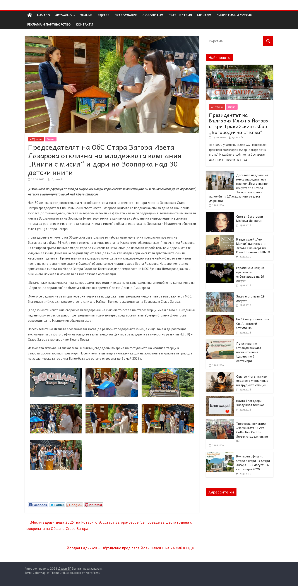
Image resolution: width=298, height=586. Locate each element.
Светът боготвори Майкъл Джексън (249, 218)
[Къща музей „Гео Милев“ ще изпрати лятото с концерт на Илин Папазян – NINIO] (220, 237)
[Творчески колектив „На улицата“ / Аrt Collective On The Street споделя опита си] (220, 422)
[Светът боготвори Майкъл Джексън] (220, 215)
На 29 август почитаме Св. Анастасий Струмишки (252, 323)
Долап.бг (57, 179)
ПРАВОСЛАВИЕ (126, 15)
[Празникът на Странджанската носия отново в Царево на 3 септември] (220, 342)
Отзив (50, 139)
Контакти (84, 24)
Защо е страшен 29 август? (250, 298)
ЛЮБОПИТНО (152, 15)
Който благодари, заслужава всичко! (250, 402)
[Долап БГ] (29, 15)
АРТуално (63, 15)
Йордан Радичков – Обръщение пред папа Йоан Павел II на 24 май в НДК (133, 547)
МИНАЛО (204, 15)
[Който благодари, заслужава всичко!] (220, 399)
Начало (43, 15)
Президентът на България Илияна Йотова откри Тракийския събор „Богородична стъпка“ (239, 123)
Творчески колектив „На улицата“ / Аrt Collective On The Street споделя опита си (252, 432)
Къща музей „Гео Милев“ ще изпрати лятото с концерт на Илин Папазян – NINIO (253, 245)
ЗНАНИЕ (86, 15)
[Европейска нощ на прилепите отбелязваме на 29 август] (220, 266)
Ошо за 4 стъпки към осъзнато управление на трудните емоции (252, 380)
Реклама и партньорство (49, 24)
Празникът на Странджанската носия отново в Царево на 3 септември (248, 352)
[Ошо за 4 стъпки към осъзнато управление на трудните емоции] (220, 374)
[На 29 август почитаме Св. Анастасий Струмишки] (220, 317)
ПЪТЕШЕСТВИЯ (180, 15)
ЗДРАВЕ (103, 15)
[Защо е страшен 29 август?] (220, 294)
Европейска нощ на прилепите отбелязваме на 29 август (250, 274)
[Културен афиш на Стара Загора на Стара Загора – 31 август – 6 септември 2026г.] (220, 454)
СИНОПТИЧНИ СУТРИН (234, 15)
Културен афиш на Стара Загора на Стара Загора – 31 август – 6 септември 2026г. (253, 462)
